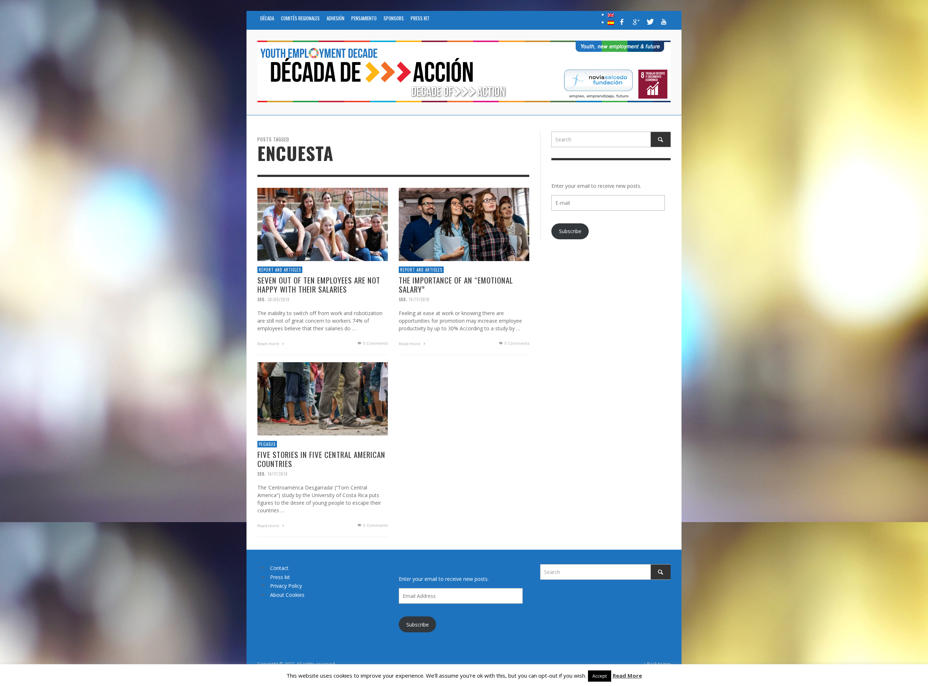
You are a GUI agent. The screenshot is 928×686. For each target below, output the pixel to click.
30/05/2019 (279, 299)
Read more (268, 343)
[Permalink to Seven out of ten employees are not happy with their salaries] (322, 223)
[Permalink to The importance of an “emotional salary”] (464, 223)
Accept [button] (599, 676)
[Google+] (636, 22)
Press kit (280, 577)
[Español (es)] (611, 22)
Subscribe (570, 231)
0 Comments (375, 343)
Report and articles (280, 269)
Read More (627, 675)
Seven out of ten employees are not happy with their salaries (318, 284)
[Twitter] (649, 22)
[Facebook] (622, 22)
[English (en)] (611, 14)
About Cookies (287, 594)
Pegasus (267, 444)
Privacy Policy (286, 585)
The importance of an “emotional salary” (456, 284)
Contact (279, 568)
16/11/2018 (419, 299)
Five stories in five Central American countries (321, 459)
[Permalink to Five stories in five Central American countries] (322, 397)
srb (261, 299)
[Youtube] (664, 22)
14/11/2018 (278, 473)
